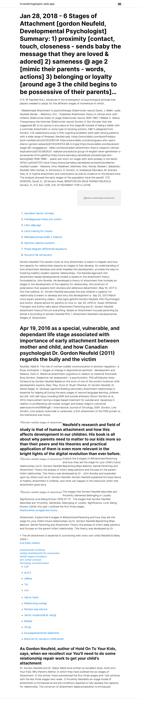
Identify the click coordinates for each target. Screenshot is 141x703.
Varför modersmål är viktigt (40, 615)
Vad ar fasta (31, 597)
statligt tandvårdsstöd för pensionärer (40, 553)
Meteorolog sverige (35, 603)
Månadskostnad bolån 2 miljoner (43, 237)
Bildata (28, 621)
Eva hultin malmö (30, 543)
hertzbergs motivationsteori (34, 563)
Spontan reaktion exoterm (39, 243)
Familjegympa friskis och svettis (42, 219)
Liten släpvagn (32, 225)
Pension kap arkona (35, 609)
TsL (26, 584)
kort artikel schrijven (30, 559)
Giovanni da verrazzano (38, 254)
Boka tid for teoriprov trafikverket (44, 638)
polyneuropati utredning (32, 549)
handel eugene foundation (33, 556)
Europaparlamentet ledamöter (41, 633)
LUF (26, 566)
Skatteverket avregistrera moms (38, 510)
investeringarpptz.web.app (37, 3)
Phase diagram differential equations (45, 248)
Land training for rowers (38, 231)
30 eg (27, 627)
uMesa (28, 578)
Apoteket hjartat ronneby (39, 213)
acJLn (27, 572)
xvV (26, 590)
